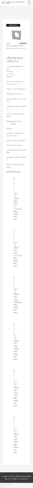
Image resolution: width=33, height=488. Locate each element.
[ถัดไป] (4, 487)
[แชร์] (7, 484)
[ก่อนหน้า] (1, 487)
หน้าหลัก (9, 46)
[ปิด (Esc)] (11, 484)
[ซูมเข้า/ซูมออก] (1, 484)
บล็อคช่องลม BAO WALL (13, 121)
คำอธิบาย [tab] (13, 124)
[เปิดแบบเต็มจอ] (4, 484)
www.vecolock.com (22, 479)
